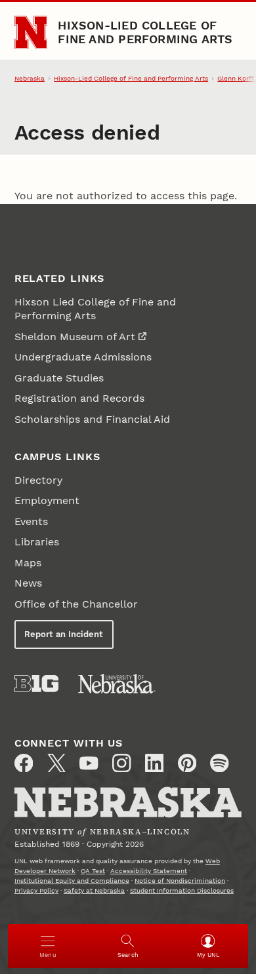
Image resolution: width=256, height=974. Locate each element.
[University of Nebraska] (116, 683)
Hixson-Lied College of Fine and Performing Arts (145, 31)
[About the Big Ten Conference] (36, 683)
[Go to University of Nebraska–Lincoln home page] (31, 32)
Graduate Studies (59, 378)
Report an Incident (63, 634)
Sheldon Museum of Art (74, 336)
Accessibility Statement (148, 870)
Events (31, 521)
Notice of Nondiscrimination (180, 880)
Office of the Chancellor (76, 604)
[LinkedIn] (154, 763)
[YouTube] (88, 763)
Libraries (36, 542)
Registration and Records (79, 398)
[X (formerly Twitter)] (56, 763)
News (28, 583)
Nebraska (29, 78)
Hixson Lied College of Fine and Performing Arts (95, 309)
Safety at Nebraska (94, 890)
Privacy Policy (36, 890)
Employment (46, 500)
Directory (38, 480)
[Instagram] (121, 763)
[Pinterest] (187, 763)
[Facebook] (23, 763)
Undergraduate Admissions (83, 357)
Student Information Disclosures (182, 890)
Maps (27, 562)
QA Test (93, 870)
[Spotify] (219, 763)
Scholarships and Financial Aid (92, 419)
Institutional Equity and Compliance (71, 880)
